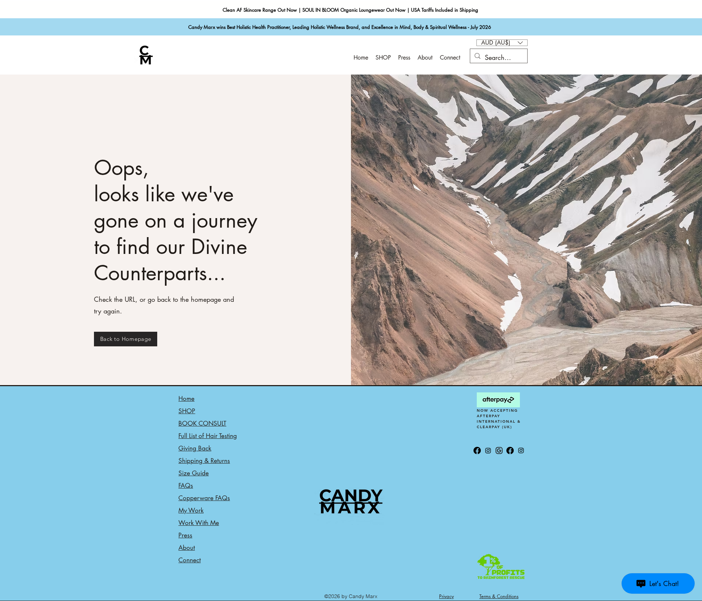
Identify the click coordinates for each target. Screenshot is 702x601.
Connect (189, 560)
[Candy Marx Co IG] (488, 450)
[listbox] (502, 42)
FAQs (185, 486)
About (186, 548)
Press (185, 535)
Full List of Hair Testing (207, 436)
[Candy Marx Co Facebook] (477, 450)
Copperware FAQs (204, 498)
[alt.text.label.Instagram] (521, 450)
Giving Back (194, 448)
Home (186, 399)
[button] (502, 42)
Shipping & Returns (204, 461)
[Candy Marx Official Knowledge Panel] (499, 450)
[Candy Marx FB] (510, 450)
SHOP (186, 411)
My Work (191, 510)
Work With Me (198, 523)
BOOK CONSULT (202, 423)
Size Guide (193, 473)
